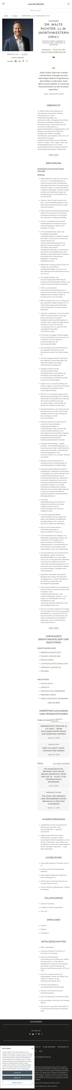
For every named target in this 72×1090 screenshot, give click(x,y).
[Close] (32, 1048)
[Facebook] (36, 1034)
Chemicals (45, 687)
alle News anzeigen (61, 763)
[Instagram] (39, 1034)
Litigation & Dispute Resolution (54, 663)
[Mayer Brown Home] (36, 4)
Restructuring (47, 660)
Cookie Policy (25, 1068)
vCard (24, 54)
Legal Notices (60, 1077)
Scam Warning (18, 57)
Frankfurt (46, 49)
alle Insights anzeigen (56, 720)
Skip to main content (9, 1)
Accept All (17, 1072)
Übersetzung (35, 10)
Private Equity (47, 683)
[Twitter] (42, 1034)
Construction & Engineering (53, 691)
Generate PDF (12, 54)
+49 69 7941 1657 (58, 49)
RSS (40, 1051)
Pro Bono (45, 671)
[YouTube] (33, 1034)
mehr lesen (53, 155)
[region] (17, 1067)
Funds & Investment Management (55, 698)
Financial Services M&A (50, 656)
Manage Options (17, 1082)
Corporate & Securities (51, 667)
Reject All (17, 1077)
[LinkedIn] (54, 57)
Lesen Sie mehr (53, 702)
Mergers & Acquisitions (51, 652)
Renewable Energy (48, 695)
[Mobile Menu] (3, 4)
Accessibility (63, 1047)
